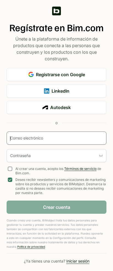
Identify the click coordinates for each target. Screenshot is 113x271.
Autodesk (60, 107)
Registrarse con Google (60, 74)
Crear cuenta (56, 207)
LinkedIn (60, 91)
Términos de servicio (80, 169)
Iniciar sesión (77, 261)
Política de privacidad (31, 246)
